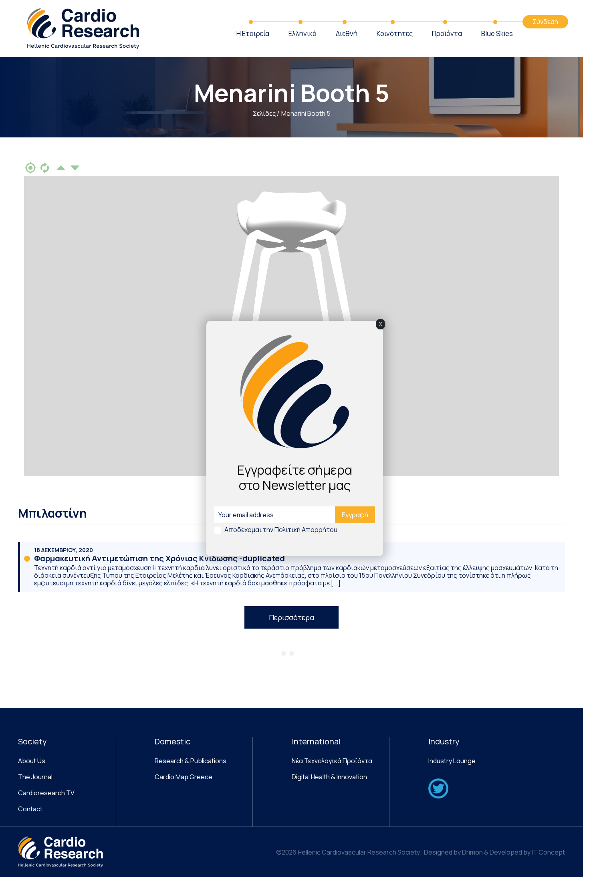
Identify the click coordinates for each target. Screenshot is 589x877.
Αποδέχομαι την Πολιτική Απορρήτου (280, 529)
